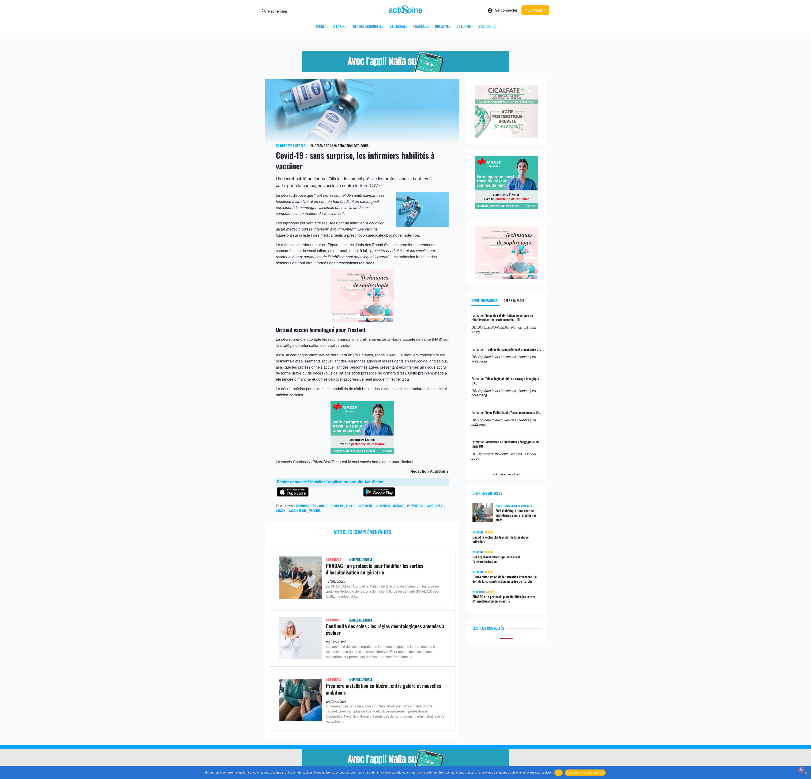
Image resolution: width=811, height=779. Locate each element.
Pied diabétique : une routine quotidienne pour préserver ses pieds (515, 515)
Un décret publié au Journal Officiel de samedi (319, 178)
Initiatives (442, 26)
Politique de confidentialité (585, 772)
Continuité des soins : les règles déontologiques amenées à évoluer (385, 629)
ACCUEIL (321, 26)
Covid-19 (337, 505)
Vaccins (315, 510)
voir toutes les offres (506, 474)
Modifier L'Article (360, 559)
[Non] (806, 773)
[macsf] (362, 452)
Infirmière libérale (390, 505)
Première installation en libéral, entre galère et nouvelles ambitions (383, 689)
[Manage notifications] (801, 769)
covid (323, 505)
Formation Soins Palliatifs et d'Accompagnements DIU (505, 412)
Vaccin (281, 510)
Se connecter (506, 10)
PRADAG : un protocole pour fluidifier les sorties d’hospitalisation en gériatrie (374, 569)
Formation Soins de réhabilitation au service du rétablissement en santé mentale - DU (502, 317)
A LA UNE (339, 26)
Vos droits (487, 26)
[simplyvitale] (405, 70)
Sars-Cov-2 (434, 505)
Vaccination (297, 510)
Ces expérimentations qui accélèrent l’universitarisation (496, 559)
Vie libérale (398, 26)
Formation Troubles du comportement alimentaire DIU (506, 349)
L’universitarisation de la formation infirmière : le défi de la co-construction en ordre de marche (504, 579)
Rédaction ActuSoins (353, 145)
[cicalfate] (506, 136)
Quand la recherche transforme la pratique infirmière (500, 539)
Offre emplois (514, 300)
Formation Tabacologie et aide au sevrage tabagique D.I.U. (505, 380)
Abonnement (535, 10)
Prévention (415, 505)
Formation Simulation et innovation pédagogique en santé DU (505, 444)
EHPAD (350, 505)
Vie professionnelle (367, 26)
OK (559, 772)
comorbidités (306, 505)
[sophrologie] (362, 320)
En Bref (281, 145)
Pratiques (421, 26)
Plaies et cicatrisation (507, 506)
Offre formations (484, 300)
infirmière (365, 505)
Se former (464, 26)
